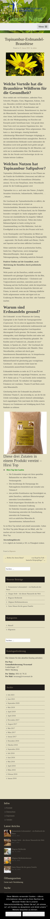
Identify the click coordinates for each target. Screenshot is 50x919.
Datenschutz (10, 812)
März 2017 (12, 732)
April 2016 (12, 766)
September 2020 (13, 703)
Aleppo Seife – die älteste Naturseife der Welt (24, 594)
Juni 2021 (11, 699)
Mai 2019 (11, 707)
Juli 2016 (11, 753)
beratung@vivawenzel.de (23, 676)
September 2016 (13, 749)
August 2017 (12, 724)
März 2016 (12, 770)
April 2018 (12, 716)
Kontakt (9, 808)
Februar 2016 (12, 774)
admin (35, 48)
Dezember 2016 (13, 741)
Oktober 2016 (13, 745)
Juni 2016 (11, 757)
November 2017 (13, 720)
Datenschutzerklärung (33, 914)
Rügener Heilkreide (15, 598)
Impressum (10, 816)
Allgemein (12, 551)
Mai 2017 (11, 728)
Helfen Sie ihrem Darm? (14, 558)
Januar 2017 (12, 737)
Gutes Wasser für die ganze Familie (20, 606)
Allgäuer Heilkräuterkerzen (18, 602)
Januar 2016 (12, 778)
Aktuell (10, 625)
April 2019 (12, 712)
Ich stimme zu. (13, 914)
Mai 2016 (11, 762)
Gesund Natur (25, 18)
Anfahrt (9, 820)
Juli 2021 (11, 695)
